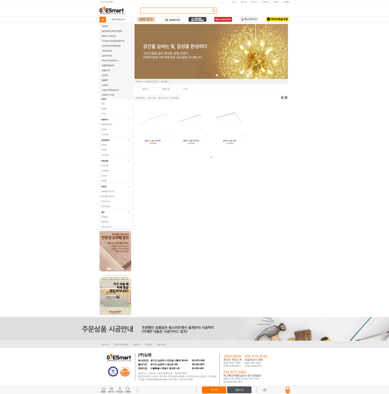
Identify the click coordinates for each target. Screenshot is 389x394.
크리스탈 (104, 155)
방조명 (164, 81)
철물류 (105, 80)
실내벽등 (104, 171)
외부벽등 (104, 165)
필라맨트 (104, 222)
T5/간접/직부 (105, 227)
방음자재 (106, 70)
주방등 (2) (165, 89)
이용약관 (136, 344)
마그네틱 (104, 134)
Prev (188, 52)
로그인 (233, 2)
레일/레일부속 (106, 124)
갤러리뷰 (286, 97)
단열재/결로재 (108, 65)
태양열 (103, 181)
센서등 (103, 150)
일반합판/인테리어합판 (112, 31)
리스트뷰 (282, 97)
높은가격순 (163, 98)
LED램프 (104, 217)
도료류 (105, 85)
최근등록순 (174, 98)
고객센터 (276, 2)
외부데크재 (107, 51)
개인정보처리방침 (121, 344)
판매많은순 (140, 98)
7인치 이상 (105, 201)
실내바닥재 (107, 55)
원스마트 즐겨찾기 (107, 2)
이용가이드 (161, 344)
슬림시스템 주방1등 (191, 141)
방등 (102, 104)
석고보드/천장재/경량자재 (113, 41)
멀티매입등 (105, 206)
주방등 (103, 109)
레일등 (103, 129)
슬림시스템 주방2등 (153, 141)
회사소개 (105, 344)
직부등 (103, 145)
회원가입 (244, 2)
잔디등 (103, 176)
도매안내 (286, 2)
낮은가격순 (151, 98)
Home (138, 81)
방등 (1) (145, 89)
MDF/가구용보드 (109, 36)
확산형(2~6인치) (107, 196)
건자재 (105, 75)
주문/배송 (265, 2)
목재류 (105, 26)
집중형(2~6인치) (107, 191)
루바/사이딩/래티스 (110, 60)
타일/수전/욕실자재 (110, 90)
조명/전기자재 (108, 95)
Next (248, 52)
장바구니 (254, 2)
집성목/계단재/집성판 (111, 46)
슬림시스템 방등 (229, 141)
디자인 (103, 114)
